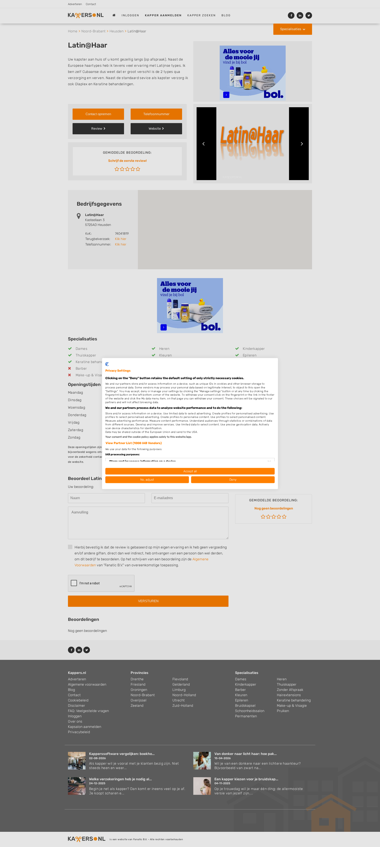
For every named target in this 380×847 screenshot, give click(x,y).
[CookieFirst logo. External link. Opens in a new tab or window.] (107, 364)
